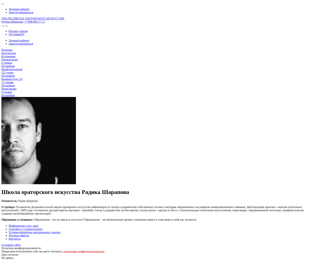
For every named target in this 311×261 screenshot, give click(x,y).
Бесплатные (8, 53)
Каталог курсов (18, 31)
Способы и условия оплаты (25, 229)
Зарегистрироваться (21, 12)
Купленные (8, 56)
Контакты (15, 238)
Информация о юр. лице (24, 225)
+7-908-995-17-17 (34, 21)
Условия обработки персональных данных (35, 232)
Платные (6, 49)
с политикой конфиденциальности (83, 251)
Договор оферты (19, 235)
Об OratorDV (17, 34)
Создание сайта (11, 244)
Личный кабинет (19, 9)
